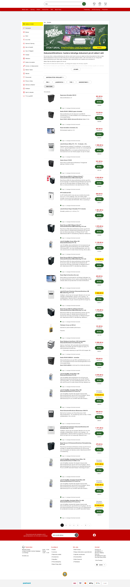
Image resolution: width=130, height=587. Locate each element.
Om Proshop (99, 560)
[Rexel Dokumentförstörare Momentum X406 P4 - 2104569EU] (52, 413)
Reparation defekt (56, 554)
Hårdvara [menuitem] (28, 58)
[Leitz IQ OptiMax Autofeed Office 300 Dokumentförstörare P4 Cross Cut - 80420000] (52, 393)
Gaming (32, 9)
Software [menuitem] (28, 88)
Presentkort (105, 9)
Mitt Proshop (77, 549)
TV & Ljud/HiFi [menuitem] (29, 96)
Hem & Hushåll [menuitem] (29, 47)
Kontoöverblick (78, 557)
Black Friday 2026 (56, 564)
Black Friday (58, 9)
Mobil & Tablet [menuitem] (29, 69)
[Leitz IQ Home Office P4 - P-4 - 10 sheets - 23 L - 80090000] (52, 147)
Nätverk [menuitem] (27, 73)
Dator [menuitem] (27, 36)
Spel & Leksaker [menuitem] (30, 92)
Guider (54, 549)
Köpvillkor (54, 559)
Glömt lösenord (78, 559)
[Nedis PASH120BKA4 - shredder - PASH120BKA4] (52, 360)
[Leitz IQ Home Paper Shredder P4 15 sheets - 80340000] (52, 212)
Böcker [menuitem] (27, 32)
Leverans (54, 552)
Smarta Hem (45, 9)
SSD (52, 9)
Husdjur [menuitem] (27, 54)
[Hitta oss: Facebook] (94, 535)
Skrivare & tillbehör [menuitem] (30, 84)
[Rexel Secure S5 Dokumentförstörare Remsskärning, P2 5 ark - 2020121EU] (52, 446)
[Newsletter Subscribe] (76, 535)
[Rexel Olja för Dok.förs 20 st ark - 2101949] (52, 278)
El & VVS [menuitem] (28, 39)
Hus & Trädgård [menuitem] (29, 51)
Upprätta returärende (79, 554)
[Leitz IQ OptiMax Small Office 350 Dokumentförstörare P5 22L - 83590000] (52, 377)
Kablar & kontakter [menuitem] (30, 62)
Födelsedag (87, 9)
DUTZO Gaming (96, 9)
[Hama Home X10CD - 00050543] (52, 163)
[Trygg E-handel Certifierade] (65, 574)
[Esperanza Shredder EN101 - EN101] (52, 98)
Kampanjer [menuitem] (28, 28)
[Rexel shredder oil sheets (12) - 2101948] (52, 131)
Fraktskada (77, 561)
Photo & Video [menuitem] (29, 81)
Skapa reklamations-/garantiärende (83, 552)
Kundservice (55, 557)
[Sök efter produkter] (84, 4)
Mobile (38, 9)
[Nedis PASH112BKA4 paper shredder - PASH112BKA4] (52, 114)
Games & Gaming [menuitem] (30, 43)
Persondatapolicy (56, 561)
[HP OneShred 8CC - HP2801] (52, 196)
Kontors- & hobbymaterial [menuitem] (32, 66)
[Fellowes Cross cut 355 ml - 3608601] (52, 328)
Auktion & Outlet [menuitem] (30, 24)
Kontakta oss (25, 555)
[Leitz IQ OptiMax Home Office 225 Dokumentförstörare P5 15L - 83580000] (52, 244)
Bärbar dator (25, 9)
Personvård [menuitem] (28, 77)
